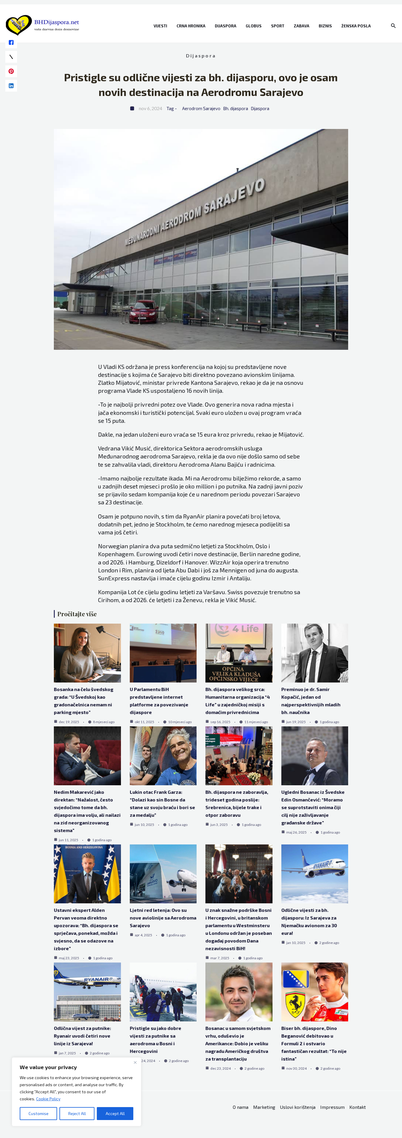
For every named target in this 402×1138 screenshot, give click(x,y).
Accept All (115, 1113)
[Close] (135, 1062)
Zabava (301, 26)
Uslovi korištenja (297, 1107)
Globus (254, 26)
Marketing (264, 1107)
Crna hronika (191, 26)
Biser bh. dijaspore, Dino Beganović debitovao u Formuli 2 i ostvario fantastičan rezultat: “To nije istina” (314, 1043)
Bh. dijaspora (235, 108)
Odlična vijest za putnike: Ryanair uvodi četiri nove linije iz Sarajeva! (82, 1035)
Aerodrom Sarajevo (201, 108)
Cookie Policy (48, 1098)
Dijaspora (225, 26)
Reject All (77, 1113)
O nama (240, 1107)
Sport (277, 26)
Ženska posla (356, 26)
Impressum (332, 1107)
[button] (393, 25)
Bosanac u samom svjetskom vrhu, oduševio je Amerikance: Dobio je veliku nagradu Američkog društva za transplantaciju (237, 1043)
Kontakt (357, 1107)
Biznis (325, 26)
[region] (76, 1091)
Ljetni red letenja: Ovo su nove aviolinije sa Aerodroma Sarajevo (163, 917)
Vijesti (160, 26)
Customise (39, 1113)
